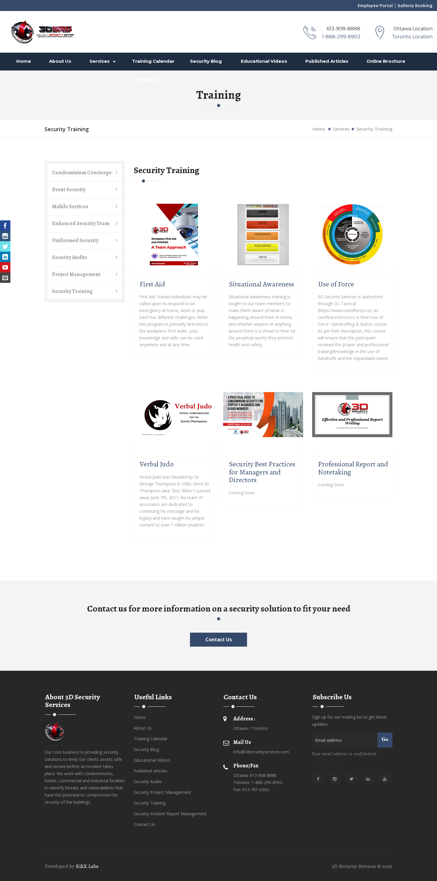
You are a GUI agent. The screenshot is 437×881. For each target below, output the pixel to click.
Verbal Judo (157, 464)
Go (385, 739)
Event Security (68, 189)
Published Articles (326, 61)
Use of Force (336, 284)
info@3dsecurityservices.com (261, 752)
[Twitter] (5, 246)
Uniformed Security (75, 240)
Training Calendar (153, 61)
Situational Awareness (261, 284)
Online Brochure (386, 61)
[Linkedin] (5, 257)
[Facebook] (5, 225)
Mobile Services (70, 206)
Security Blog (206, 61)
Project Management (76, 274)
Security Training (72, 291)
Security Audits (69, 257)
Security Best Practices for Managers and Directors (262, 472)
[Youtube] (5, 267)
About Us (60, 61)
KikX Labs (87, 866)
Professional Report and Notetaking (353, 467)
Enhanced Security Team (80, 223)
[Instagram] (5, 236)
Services (100, 61)
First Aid (152, 284)
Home (23, 61)
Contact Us (145, 79)
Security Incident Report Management (170, 813)
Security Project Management (162, 792)
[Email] (5, 277)
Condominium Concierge (81, 172)
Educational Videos (264, 61)
